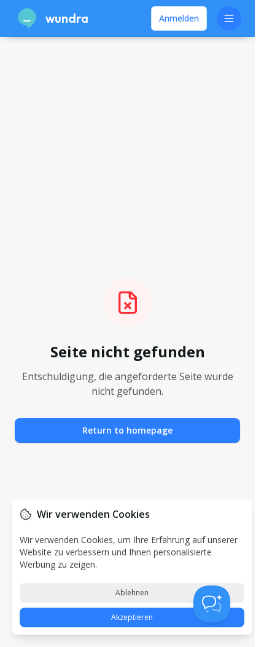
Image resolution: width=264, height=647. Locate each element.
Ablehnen (132, 592)
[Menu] (229, 18)
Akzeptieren (132, 617)
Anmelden (179, 18)
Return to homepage (127, 430)
